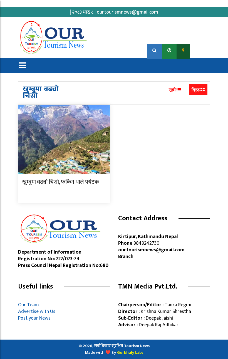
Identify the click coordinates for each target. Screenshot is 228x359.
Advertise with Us (36, 311)
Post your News (34, 318)
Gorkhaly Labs (130, 352)
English (200, 50)
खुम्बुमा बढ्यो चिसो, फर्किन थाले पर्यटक (60, 182)
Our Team (29, 305)
